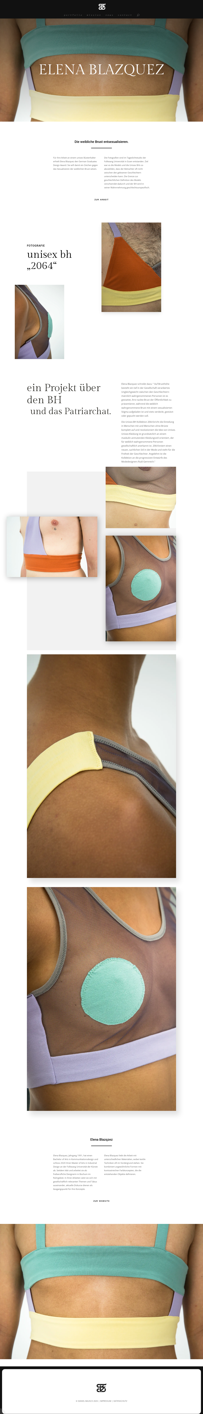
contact (125, 15)
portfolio (73, 15)
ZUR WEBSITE (101, 1201)
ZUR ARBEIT (101, 199)
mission (94, 15)
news (110, 15)
